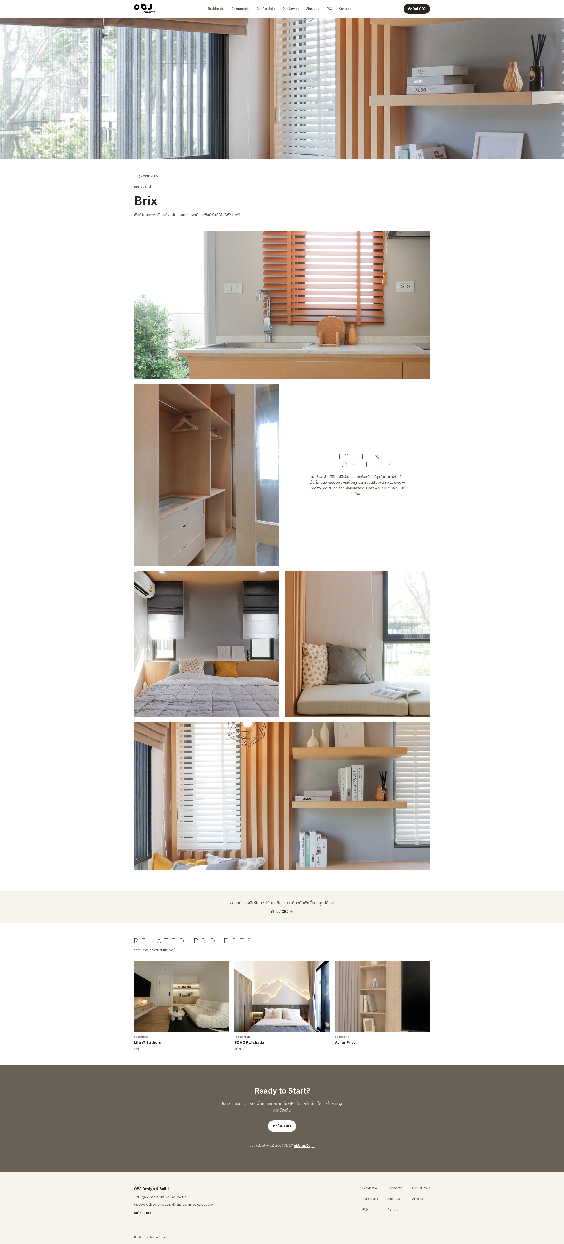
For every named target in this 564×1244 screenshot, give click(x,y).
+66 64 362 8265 (177, 1197)
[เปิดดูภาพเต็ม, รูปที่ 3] (206, 475)
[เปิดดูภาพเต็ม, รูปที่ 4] (206, 644)
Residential (216, 9)
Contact (345, 9)
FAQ (329, 9)
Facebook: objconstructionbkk (154, 1205)
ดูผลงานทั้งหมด (148, 176)
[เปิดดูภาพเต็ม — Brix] (282, 88)
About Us (312, 9)
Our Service (290, 9)
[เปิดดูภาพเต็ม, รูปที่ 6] (282, 796)
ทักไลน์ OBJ (417, 9)
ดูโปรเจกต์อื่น (304, 1145)
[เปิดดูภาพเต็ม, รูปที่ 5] (357, 644)
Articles (417, 1199)
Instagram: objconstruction (195, 1205)
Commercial (240, 9)
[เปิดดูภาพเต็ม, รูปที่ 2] (282, 305)
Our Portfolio (265, 9)
